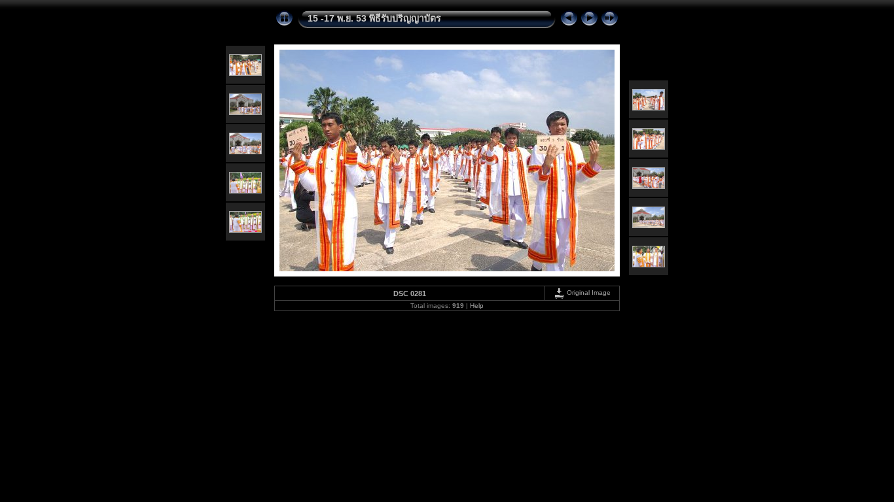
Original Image (588, 292)
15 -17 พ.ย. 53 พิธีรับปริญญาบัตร (374, 18)
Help (477, 305)
